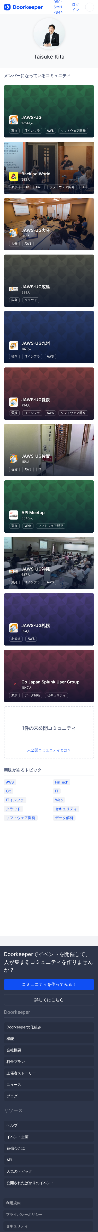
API (9, 1160)
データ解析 (32, 695)
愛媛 (14, 413)
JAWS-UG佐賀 (35, 456)
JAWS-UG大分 (35, 230)
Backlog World (35, 173)
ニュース (14, 1084)
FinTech (61, 782)
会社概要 (14, 1050)
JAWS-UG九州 (35, 343)
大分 (14, 243)
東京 (14, 131)
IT (83, 187)
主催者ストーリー (21, 1073)
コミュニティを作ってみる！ (49, 984)
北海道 (16, 639)
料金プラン (16, 1061)
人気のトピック (19, 1171)
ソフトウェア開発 (73, 131)
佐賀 (14, 469)
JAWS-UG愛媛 (35, 399)
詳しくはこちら (49, 999)
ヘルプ (12, 1125)
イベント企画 (17, 1137)
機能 (10, 1038)
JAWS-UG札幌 (35, 625)
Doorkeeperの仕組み (24, 1027)
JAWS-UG (31, 117)
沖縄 (14, 582)
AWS (50, 131)
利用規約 (13, 1203)
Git (27, 187)
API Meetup (33, 512)
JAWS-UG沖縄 (35, 569)
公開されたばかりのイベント (30, 1183)
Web (28, 526)
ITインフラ (32, 131)
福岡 (14, 356)
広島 (14, 300)
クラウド (31, 300)
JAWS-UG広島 (35, 286)
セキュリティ (56, 695)
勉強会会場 (16, 1148)
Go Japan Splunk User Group (50, 681)
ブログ (12, 1096)
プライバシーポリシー (24, 1214)
